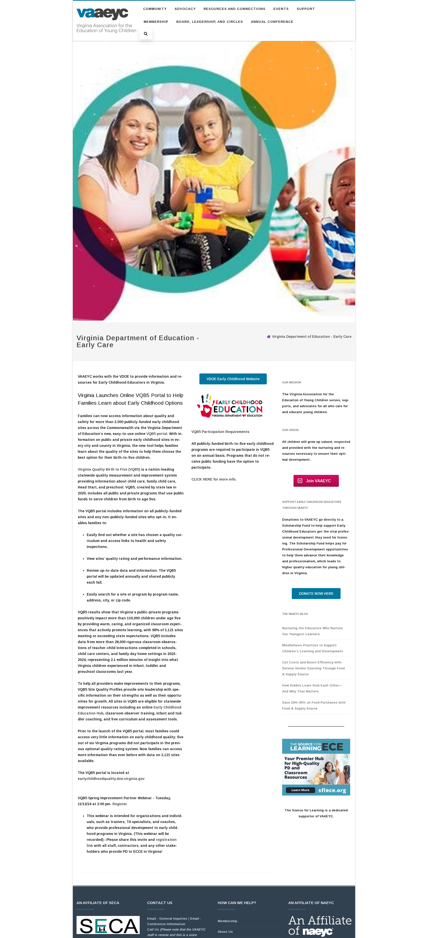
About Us (225, 932)
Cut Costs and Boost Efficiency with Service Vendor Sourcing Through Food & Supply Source (313, 668)
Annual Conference (272, 22)
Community (155, 9)
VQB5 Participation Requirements (220, 432)
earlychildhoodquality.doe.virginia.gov (111, 779)
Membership (156, 22)
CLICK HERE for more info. (214, 479)
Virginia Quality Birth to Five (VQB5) (109, 469)
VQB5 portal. (157, 434)
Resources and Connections (235, 9)
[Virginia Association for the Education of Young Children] (106, 38)
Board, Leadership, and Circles (209, 22)
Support (306, 9)
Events (281, 9)
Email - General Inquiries (167, 918)
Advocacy (185, 9)
